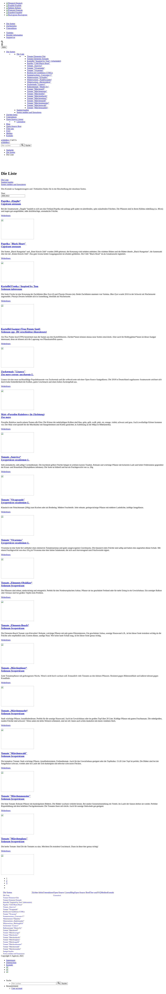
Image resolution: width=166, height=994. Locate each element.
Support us (10, 37)
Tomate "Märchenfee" (36, 94)
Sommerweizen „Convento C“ (39, 75)
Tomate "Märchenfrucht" (37, 96)
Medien (9, 133)
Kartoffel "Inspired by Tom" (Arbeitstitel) (44, 61)
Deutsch (18, 3)
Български (22, 15)
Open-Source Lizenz (14, 119)
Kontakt (9, 136)
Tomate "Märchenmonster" (38, 103)
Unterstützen (11, 28)
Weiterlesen (6, 215)
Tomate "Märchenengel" (37, 91)
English (18, 5)
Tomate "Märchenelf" (36, 89)
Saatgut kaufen (23, 110)
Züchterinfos (11, 26)
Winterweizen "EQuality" (37, 77)
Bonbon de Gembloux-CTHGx (40, 73)
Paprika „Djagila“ (11, 202)
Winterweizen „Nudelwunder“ (39, 80)
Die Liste (20, 54)
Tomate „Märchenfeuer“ (14, 669)
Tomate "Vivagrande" (36, 68)
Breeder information (14, 35)
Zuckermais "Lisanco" (36, 84)
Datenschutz (11, 962)
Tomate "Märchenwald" (37, 105)
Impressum (10, 960)
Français (19, 10)
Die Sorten (10, 24)
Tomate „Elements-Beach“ (15, 627)
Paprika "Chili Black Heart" (38, 63)
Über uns (10, 129)
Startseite (10, 150)
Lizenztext (21, 122)
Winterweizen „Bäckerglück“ (39, 82)
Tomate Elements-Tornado (38, 59)
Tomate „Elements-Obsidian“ (16, 584)
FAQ (8, 131)
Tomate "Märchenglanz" (37, 98)
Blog (8, 124)
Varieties (9, 33)
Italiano (17, 8)
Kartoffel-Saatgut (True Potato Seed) (24, 330)
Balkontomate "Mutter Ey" (38, 87)
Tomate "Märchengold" (36, 101)
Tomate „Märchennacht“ (14, 712)
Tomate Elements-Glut (36, 56)
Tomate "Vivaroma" (35, 70)
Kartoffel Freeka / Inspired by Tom (19, 287)
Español (18, 12)
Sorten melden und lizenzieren (29, 112)
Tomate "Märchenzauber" (37, 108)
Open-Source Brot (13, 126)
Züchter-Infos (11, 115)
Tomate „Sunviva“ (34, 66)
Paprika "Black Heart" (13, 245)
